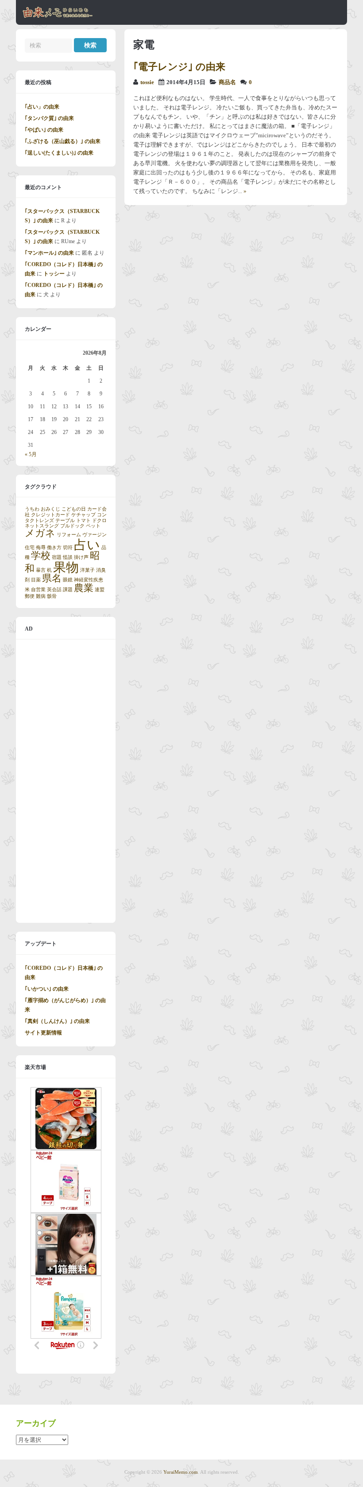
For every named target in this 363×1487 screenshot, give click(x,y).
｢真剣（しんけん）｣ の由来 (57, 1021)
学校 (40, 555)
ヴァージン (94, 534)
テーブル (65, 520)
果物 (66, 567)
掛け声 (81, 557)
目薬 (36, 579)
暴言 (41, 570)
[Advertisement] (66, 781)
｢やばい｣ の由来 (44, 130)
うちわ (32, 509)
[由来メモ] (58, 16)
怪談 (68, 557)
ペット (93, 525)
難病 (41, 596)
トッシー (54, 274)
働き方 (54, 547)
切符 (68, 547)
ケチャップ (83, 514)
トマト (83, 520)
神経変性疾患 (88, 579)
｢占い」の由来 (42, 107)
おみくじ (50, 509)
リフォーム (69, 534)
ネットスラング (42, 525)
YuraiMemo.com (180, 1472)
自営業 (38, 589)
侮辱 (41, 547)
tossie (147, 82)
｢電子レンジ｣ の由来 (179, 66)
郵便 (30, 596)
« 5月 (31, 454)
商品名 (227, 82)
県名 (52, 578)
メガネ (40, 533)
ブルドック (72, 525)
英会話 (54, 589)
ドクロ (99, 520)
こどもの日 (74, 509)
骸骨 (52, 596)
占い (87, 545)
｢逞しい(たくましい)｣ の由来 (59, 153)
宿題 (57, 557)
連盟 (99, 589)
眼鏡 (68, 579)
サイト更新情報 (43, 1033)
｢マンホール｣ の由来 (49, 253)
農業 (83, 588)
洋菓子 (87, 570)
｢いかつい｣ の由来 (47, 989)
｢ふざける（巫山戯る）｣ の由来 (62, 141)
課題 (68, 589)
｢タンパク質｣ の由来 (49, 118)
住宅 (30, 547)
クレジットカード (50, 514)
